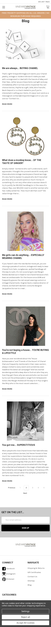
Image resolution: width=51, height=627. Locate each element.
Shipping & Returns (36, 568)
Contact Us (32, 576)
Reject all (25, 617)
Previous (11, 488)
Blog (29, 585)
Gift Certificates (34, 572)
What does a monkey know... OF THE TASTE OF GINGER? (21, 161)
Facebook (10, 568)
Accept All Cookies (26, 622)
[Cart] (48, 7)
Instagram (10, 574)
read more (7, 104)
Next (25, 493)
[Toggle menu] (3, 7)
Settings (25, 611)
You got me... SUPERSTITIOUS (18, 445)
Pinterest (10, 579)
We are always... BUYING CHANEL (20, 68)
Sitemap (31, 581)
